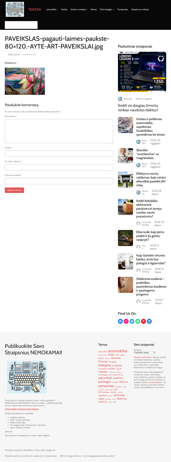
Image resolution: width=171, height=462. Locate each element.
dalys (122, 355)
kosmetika (102, 368)
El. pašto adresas (13, 161)
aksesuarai (102, 351)
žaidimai (102, 401)
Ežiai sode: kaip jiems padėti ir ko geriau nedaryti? (150, 236)
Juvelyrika (117, 365)
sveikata (110, 396)
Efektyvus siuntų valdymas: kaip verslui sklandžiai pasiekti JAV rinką (151, 179)
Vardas (8, 147)
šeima (114, 399)
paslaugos (104, 382)
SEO (116, 389)
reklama (123, 381)
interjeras (104, 365)
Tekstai (34, 9)
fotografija (112, 362)
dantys (101, 358)
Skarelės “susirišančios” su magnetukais (147, 154)
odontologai (102, 375)
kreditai (111, 368)
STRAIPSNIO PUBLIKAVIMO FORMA (22, 409)
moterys (118, 372)
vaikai (101, 398)
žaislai (110, 402)
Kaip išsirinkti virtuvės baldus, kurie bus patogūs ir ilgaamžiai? (150, 259)
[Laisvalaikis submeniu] (57, 9)
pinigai (115, 382)
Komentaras (11, 116)
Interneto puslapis (13, 175)
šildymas (122, 398)
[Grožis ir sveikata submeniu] (87, 9)
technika (119, 395)
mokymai (112, 372)
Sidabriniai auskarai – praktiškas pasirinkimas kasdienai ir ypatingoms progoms (151, 286)
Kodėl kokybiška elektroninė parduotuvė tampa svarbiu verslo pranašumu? (149, 208)
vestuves (108, 399)
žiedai (114, 402)
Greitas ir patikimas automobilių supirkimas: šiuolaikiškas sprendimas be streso (150, 126)
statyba (120, 392)
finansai (103, 361)
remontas (106, 386)
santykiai (100, 390)
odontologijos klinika (116, 375)
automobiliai (117, 351)
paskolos (118, 377)
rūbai (124, 387)
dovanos (116, 358)
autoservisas (102, 355)
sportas (114, 392)
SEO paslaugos (104, 392)
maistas (103, 371)
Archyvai (138, 350)
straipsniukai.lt (155, 382)
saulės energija (109, 390)
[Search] (34, 25)
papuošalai (105, 378)
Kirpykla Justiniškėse (143, 357)
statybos (102, 395)
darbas (107, 358)
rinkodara (118, 387)
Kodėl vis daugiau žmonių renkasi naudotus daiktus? (138, 107)
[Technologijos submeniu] (113, 9)
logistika (119, 369)
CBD (117, 355)
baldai (111, 354)
